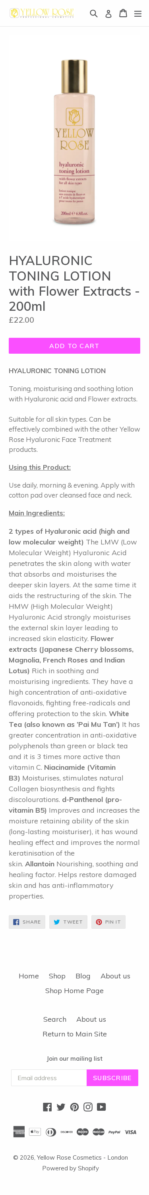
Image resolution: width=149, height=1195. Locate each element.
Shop (57, 975)
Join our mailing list (74, 1058)
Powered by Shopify (70, 1168)
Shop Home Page (74, 990)
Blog (83, 975)
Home (29, 975)
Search (54, 1019)
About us (115, 975)
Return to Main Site (75, 1033)
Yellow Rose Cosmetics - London (82, 1157)
